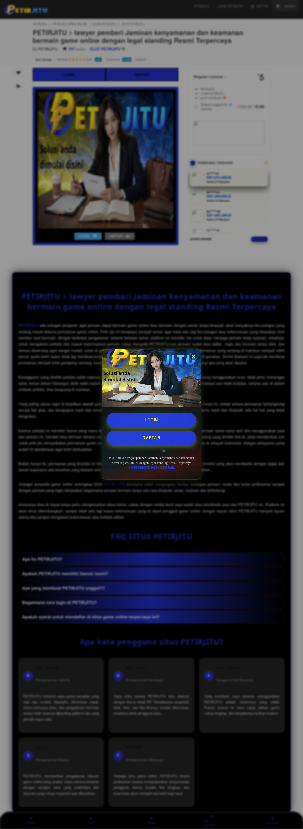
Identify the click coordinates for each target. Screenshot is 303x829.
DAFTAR (151, 438)
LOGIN (151, 420)
